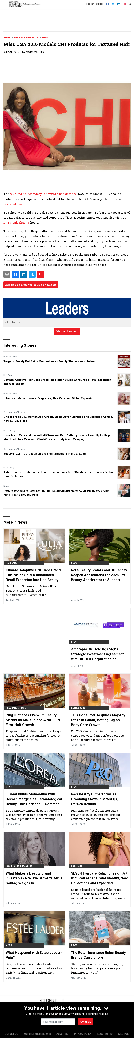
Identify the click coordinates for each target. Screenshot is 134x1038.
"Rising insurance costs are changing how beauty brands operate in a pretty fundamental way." (98, 968)
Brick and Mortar (11, 357)
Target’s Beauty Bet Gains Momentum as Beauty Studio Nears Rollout (49, 361)
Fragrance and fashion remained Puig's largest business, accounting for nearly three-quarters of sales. (33, 736)
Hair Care (7, 375)
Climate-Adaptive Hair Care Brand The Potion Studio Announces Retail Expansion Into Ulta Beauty (57, 381)
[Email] (6, 274)
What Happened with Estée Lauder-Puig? (34, 955)
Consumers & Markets (14, 412)
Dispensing (8, 467)
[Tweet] (32, 274)
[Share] (15, 274)
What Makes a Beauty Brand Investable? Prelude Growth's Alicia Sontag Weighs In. (34, 878)
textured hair (12, 204)
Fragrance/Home (16, 708)
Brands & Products (26, 37)
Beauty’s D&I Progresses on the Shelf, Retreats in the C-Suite (44, 453)
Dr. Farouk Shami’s (16, 222)
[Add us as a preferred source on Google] (40, 274)
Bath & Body (9, 430)
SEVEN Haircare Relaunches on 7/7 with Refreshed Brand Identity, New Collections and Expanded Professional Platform (99, 878)
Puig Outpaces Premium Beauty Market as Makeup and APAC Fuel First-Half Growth (33, 720)
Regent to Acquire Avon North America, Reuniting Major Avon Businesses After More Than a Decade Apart (56, 492)
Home (6, 37)
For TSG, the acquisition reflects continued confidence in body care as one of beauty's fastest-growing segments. (97, 736)
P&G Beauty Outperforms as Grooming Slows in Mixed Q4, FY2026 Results (94, 799)
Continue (85, 1021)
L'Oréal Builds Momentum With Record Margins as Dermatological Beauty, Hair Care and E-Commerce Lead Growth (34, 799)
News (45, 37)
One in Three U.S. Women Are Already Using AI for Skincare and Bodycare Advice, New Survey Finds (58, 418)
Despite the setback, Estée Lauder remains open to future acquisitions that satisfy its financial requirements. (34, 968)
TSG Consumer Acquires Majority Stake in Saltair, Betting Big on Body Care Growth (98, 720)
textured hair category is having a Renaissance (43, 194)
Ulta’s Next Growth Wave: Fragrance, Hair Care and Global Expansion (48, 398)
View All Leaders (67, 331)
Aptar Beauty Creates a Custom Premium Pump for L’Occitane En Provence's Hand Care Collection (58, 474)
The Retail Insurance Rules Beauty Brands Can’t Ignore (98, 955)
